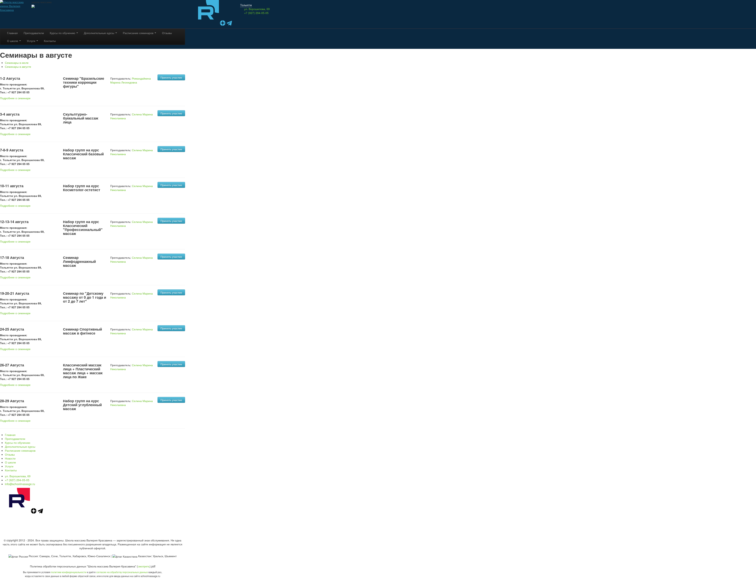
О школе (13, 41)
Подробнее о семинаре (15, 98)
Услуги (31, 41)
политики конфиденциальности (68, 572)
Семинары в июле (17, 63)
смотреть (144, 566)
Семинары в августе (18, 67)
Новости (10, 458)
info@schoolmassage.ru (20, 484)
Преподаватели (34, 33)
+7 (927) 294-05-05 (256, 13)
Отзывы (167, 33)
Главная (12, 33)
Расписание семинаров (138, 33)
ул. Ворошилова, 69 (18, 476)
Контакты (50, 41)
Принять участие (171, 77)
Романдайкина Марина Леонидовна (130, 80)
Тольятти (246, 5)
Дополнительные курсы (99, 33)
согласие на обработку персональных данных (122, 572)
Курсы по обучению (63, 33)
